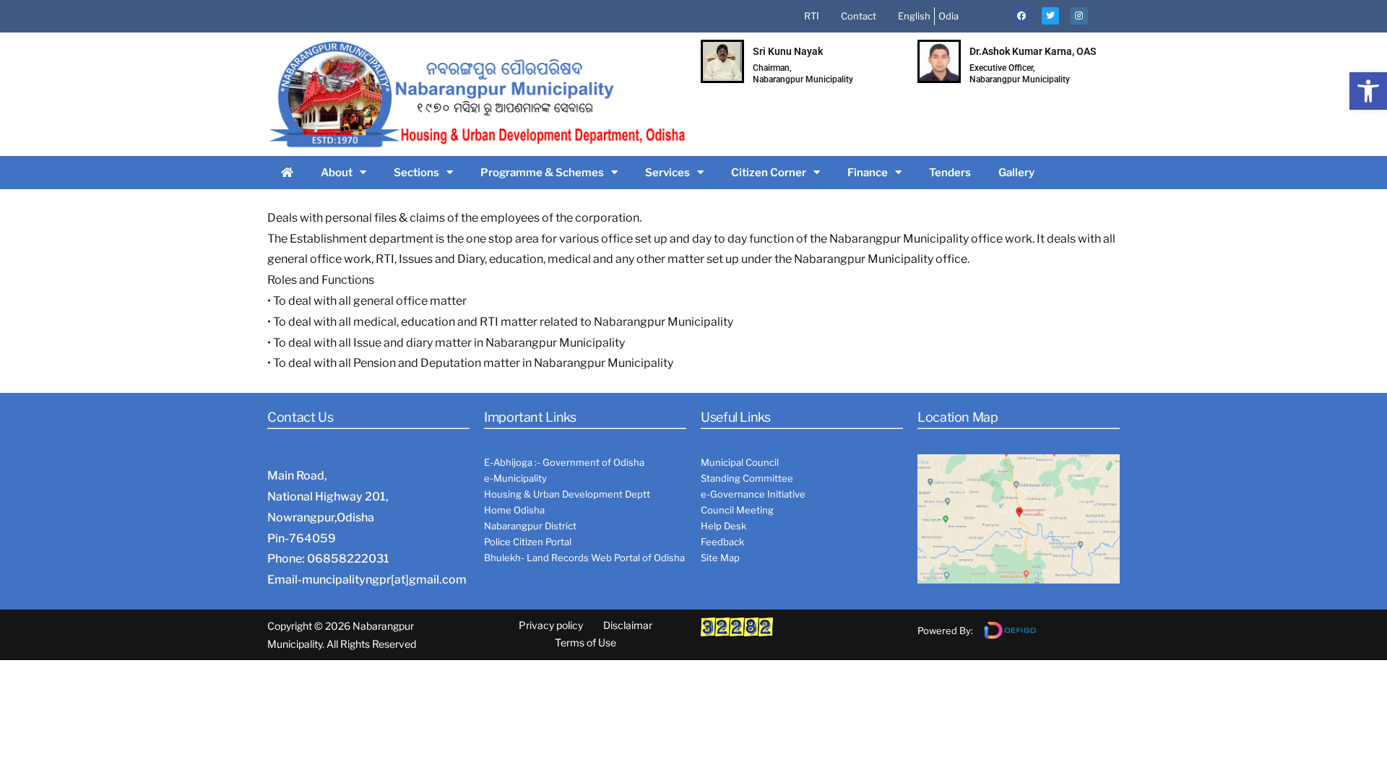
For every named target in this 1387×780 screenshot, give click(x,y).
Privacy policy (551, 625)
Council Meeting (737, 510)
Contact (858, 16)
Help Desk (723, 526)
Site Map (720, 557)
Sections (416, 172)
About (337, 172)
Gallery (1016, 172)
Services (667, 172)
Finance (867, 172)
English (914, 16)
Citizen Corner (768, 172)
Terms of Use (585, 642)
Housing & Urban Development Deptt (567, 494)
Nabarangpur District (530, 526)
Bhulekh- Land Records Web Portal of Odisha (584, 557)
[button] (1368, 91)
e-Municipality (515, 478)
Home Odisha (514, 510)
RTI (811, 16)
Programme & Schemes (542, 172)
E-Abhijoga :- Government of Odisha (564, 462)
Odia (948, 16)
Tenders (950, 172)
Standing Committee (747, 478)
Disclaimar (627, 625)
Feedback (722, 541)
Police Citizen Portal (527, 541)
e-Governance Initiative (753, 494)
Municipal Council (740, 462)
